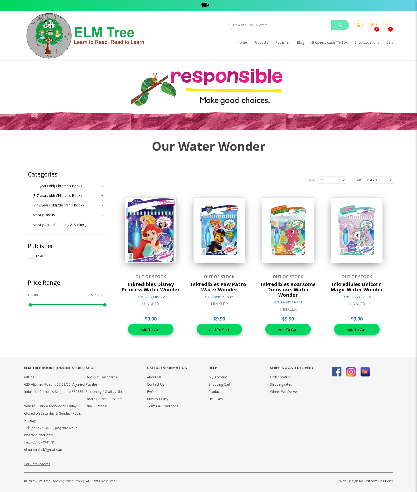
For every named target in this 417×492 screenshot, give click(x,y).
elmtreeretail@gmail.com (43, 449)
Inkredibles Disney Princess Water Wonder (151, 287)
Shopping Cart (219, 384)
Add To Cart (151, 329)
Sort (358, 180)
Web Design (348, 481)
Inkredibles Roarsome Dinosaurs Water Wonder (288, 289)
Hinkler (40, 256)
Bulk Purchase (97, 406)
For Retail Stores (37, 464)
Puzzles (91, 384)
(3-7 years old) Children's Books (57, 195)
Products (215, 391)
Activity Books (44, 214)
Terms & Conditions (162, 406)
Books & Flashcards (101, 377)
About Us (154, 377)
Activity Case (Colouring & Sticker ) (59, 224)
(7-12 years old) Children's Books (58, 205)
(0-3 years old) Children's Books (57, 186)
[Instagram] (351, 371)
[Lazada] (365, 371)
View (312, 180)
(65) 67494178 (42, 442)
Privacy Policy (157, 398)
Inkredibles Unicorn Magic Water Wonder (357, 287)
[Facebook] (336, 371)
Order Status (280, 377)
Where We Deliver (284, 391)
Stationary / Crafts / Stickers (107, 391)
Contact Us (155, 384)
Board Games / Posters (104, 398)
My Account (217, 377)
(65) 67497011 (42, 427)
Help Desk (216, 398)
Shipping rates (281, 384)
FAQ (150, 391)
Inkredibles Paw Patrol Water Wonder (219, 287)
